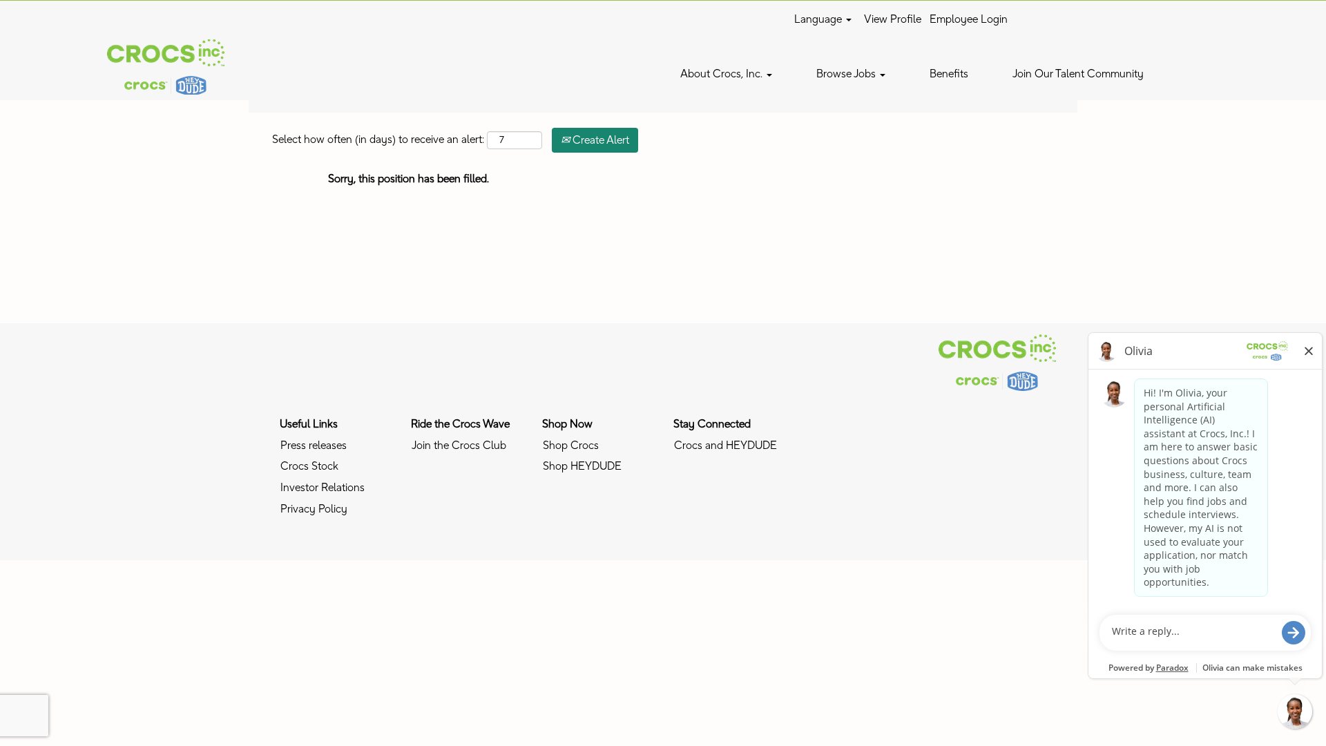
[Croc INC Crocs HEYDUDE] (997, 363)
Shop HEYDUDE (582, 466)
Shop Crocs (571, 445)
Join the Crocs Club (459, 445)
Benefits (949, 74)
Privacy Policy (313, 509)
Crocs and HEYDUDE (725, 445)
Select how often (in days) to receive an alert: (378, 139)
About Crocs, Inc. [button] (722, 74)
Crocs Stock (309, 466)
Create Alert (599, 140)
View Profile (892, 19)
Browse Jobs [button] (847, 74)
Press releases (313, 445)
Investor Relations (322, 487)
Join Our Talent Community (1078, 74)
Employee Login (969, 19)
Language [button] (819, 19)
